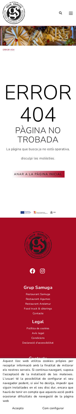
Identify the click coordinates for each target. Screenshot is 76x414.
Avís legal (38, 333)
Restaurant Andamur (38, 304)
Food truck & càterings (38, 308)
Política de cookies (38, 328)
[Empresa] (14, 13)
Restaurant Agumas (38, 299)
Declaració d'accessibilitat (38, 343)
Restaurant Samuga (38, 294)
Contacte (38, 313)
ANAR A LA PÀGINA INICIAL (38, 174)
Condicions (38, 338)
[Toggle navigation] (71, 12)
